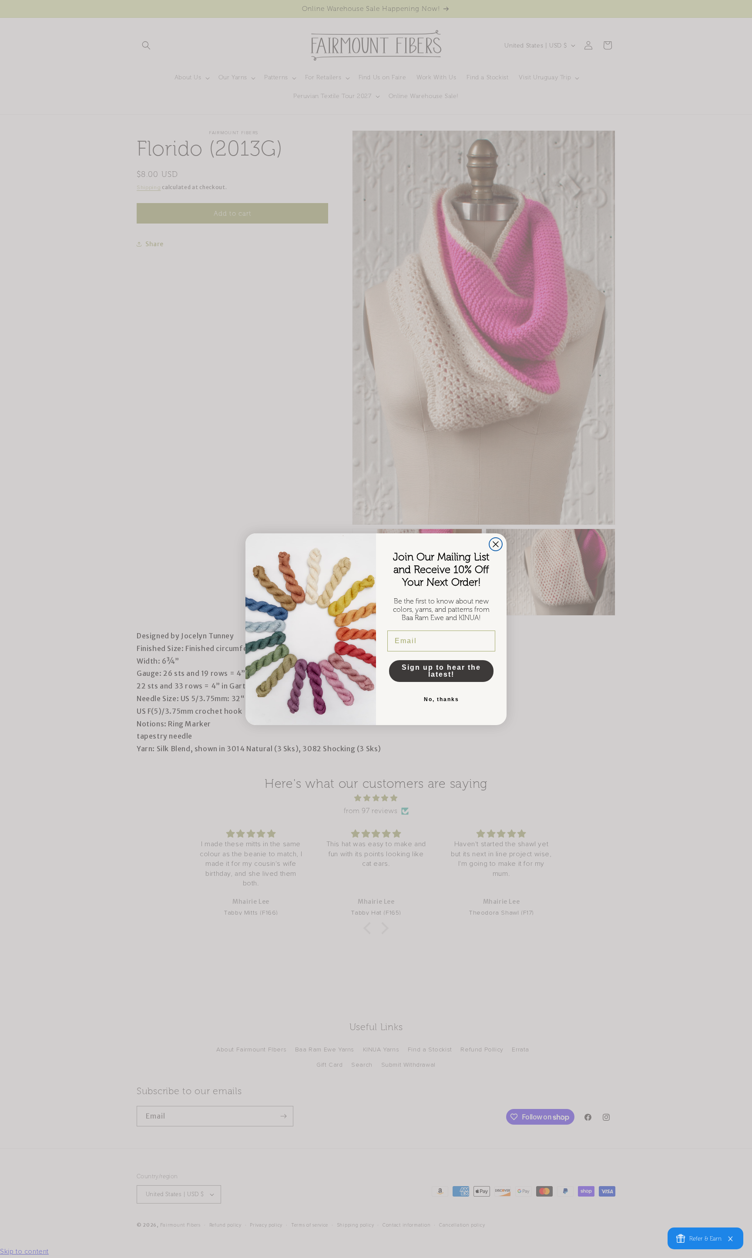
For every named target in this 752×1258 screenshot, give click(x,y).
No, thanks (441, 699)
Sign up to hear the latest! (441, 671)
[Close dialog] (495, 544)
